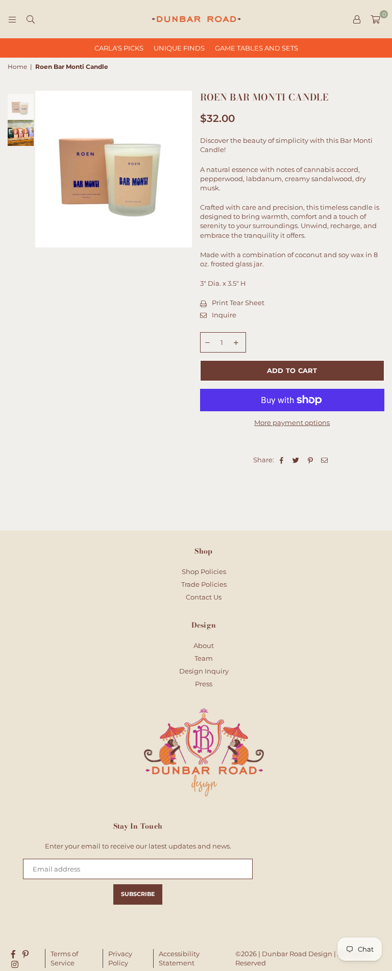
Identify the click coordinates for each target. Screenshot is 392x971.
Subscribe (138, 894)
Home (17, 66)
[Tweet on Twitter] (296, 459)
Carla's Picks (118, 48)
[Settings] (357, 19)
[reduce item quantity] (208, 342)
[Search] (30, 19)
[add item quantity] (236, 342)
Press (203, 684)
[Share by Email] (325, 459)
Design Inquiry (204, 671)
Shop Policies (204, 571)
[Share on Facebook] (282, 459)
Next (183, 169)
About (203, 645)
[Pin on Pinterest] (310, 459)
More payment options (292, 422)
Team (203, 658)
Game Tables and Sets (256, 48)
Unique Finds (179, 48)
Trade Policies (204, 584)
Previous (44, 169)
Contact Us (204, 597)
